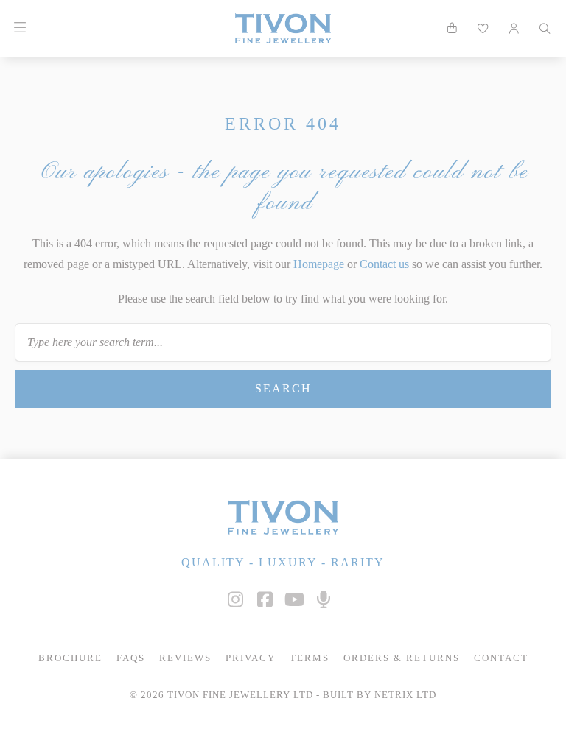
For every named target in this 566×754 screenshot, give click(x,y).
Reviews (185, 658)
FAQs (130, 658)
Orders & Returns (401, 658)
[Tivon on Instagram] (235, 600)
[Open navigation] (19, 28)
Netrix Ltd (405, 695)
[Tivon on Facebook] (265, 600)
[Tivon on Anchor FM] (323, 600)
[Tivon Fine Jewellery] (283, 517)
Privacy (251, 658)
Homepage (318, 264)
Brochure (70, 658)
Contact (501, 658)
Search (283, 388)
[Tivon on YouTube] (294, 600)
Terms (309, 658)
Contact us (384, 264)
